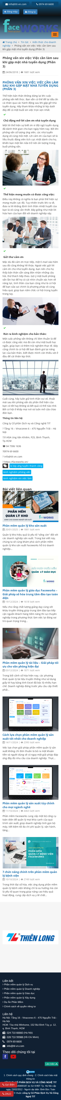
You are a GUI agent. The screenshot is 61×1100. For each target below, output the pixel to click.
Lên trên (50, 1064)
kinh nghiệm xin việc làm (17, 478)
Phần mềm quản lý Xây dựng (19, 997)
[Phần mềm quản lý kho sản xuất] (30, 506)
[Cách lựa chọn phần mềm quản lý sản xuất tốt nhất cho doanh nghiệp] (30, 714)
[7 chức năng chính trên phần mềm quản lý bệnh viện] (30, 852)
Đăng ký (31, 11)
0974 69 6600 (46, 4)
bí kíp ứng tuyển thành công (26, 465)
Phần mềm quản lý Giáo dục (19, 993)
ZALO (7, 1093)
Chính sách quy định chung (19, 1075)
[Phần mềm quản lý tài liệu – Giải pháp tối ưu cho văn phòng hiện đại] (30, 643)
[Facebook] (5, 1056)
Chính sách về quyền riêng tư (20, 1006)
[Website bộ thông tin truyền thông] (30, 1071)
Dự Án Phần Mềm (13, 1002)
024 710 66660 (15, 1032)
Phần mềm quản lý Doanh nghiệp (22, 988)
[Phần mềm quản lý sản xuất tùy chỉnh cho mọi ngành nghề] (30, 782)
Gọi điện (9, 1084)
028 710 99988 (15, 1037)
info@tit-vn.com (17, 4)
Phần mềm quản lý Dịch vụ (18, 984)
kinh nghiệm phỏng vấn (16, 472)
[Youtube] (13, 1056)
